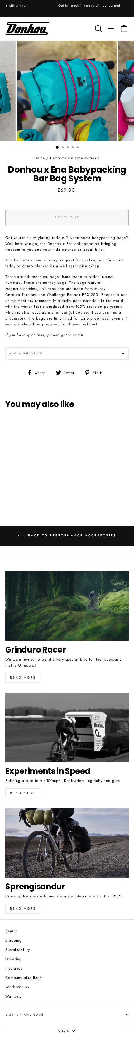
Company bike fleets (24, 977)
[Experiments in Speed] (67, 727)
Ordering (13, 959)
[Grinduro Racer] (67, 606)
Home (39, 158)
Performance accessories (73, 158)
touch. (78, 334)
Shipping (13, 940)
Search (11, 931)
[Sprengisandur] (67, 843)
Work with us (17, 987)
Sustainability (17, 949)
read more (23, 793)
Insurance (14, 968)
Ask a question (26, 353)
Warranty (13, 996)
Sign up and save (24, 1015)
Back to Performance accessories (71, 535)
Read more (23, 677)
